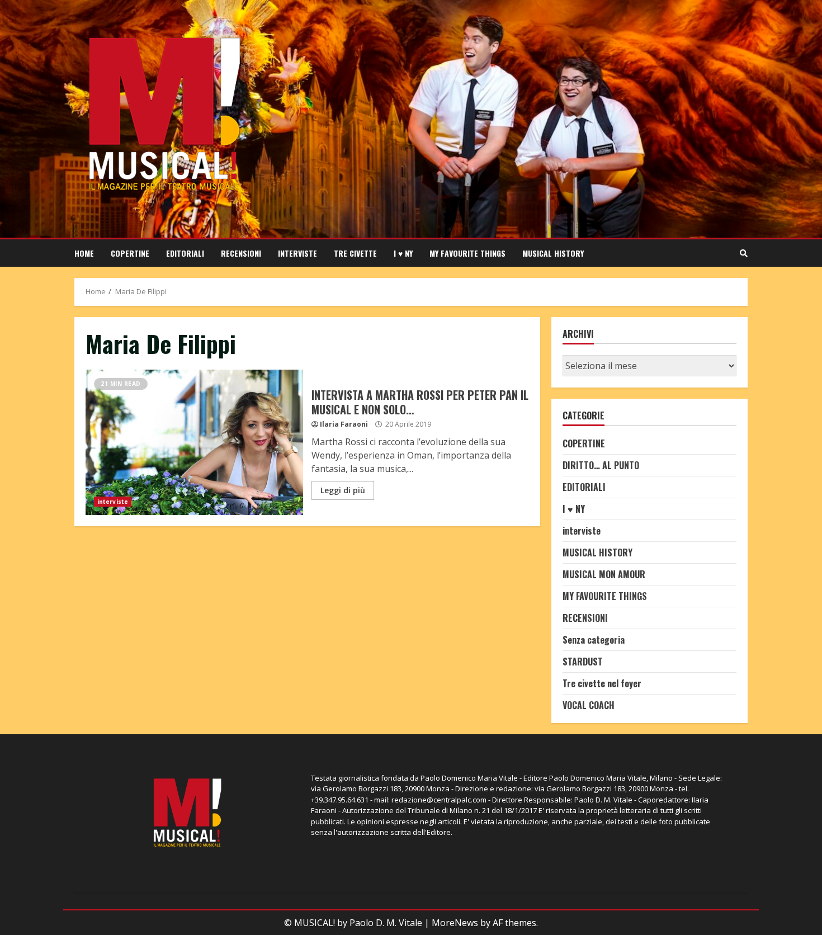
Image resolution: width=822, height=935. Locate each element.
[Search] (744, 253)
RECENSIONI (241, 253)
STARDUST (583, 661)
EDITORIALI (185, 253)
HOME (84, 253)
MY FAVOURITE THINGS (467, 253)
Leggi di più (342, 490)
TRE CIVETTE (355, 253)
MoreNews (455, 923)
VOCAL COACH (589, 705)
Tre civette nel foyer (602, 683)
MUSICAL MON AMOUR (604, 574)
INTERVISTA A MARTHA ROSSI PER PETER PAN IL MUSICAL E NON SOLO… (194, 442)
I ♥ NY (403, 253)
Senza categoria (594, 639)
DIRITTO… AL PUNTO (601, 465)
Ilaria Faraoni (344, 424)
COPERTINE (130, 253)
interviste (297, 253)
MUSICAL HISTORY (553, 253)
